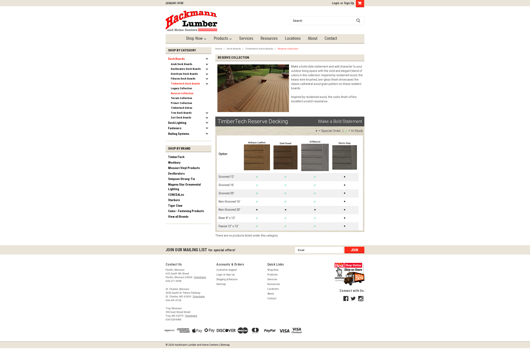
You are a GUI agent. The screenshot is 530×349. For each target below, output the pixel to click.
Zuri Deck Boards (181, 117)
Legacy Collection (181, 88)
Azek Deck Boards (181, 64)
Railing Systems (178, 134)
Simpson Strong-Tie (181, 179)
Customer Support (226, 269)
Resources (269, 38)
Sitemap (221, 284)
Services (246, 38)
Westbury (174, 162)
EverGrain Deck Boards (184, 73)
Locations (293, 38)
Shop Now (195, 38)
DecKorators (176, 173)
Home (218, 48)
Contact (331, 38)
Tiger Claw (175, 206)
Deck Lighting (177, 123)
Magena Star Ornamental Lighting (184, 187)
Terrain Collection (181, 98)
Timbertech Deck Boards (185, 83)
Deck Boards (176, 59)
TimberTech (176, 157)
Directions (200, 277)
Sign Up (349, 3)
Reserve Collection (182, 93)
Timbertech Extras (181, 107)
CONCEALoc (176, 195)
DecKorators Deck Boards (186, 68)
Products (221, 38)
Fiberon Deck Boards (183, 78)
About (312, 38)
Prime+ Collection (181, 103)
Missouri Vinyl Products (184, 168)
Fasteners (174, 128)
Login (335, 3)
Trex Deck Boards (181, 112)
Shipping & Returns (227, 279)
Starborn (174, 200)
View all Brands (178, 217)
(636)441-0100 (174, 3)
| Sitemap (224, 344)
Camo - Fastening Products (186, 211)
